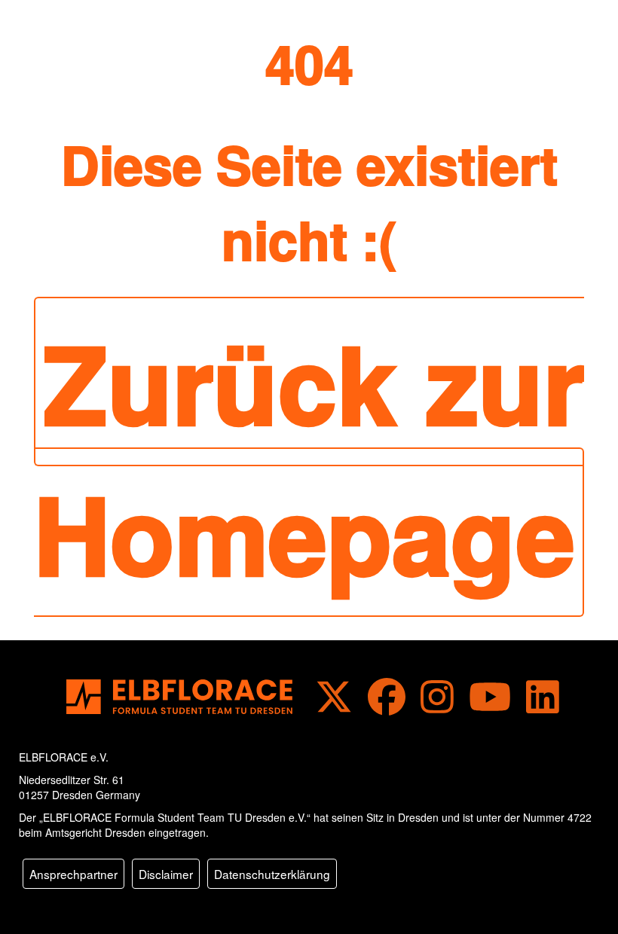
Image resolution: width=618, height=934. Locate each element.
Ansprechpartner (73, 873)
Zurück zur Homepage (309, 457)
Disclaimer (166, 873)
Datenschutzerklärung (272, 873)
